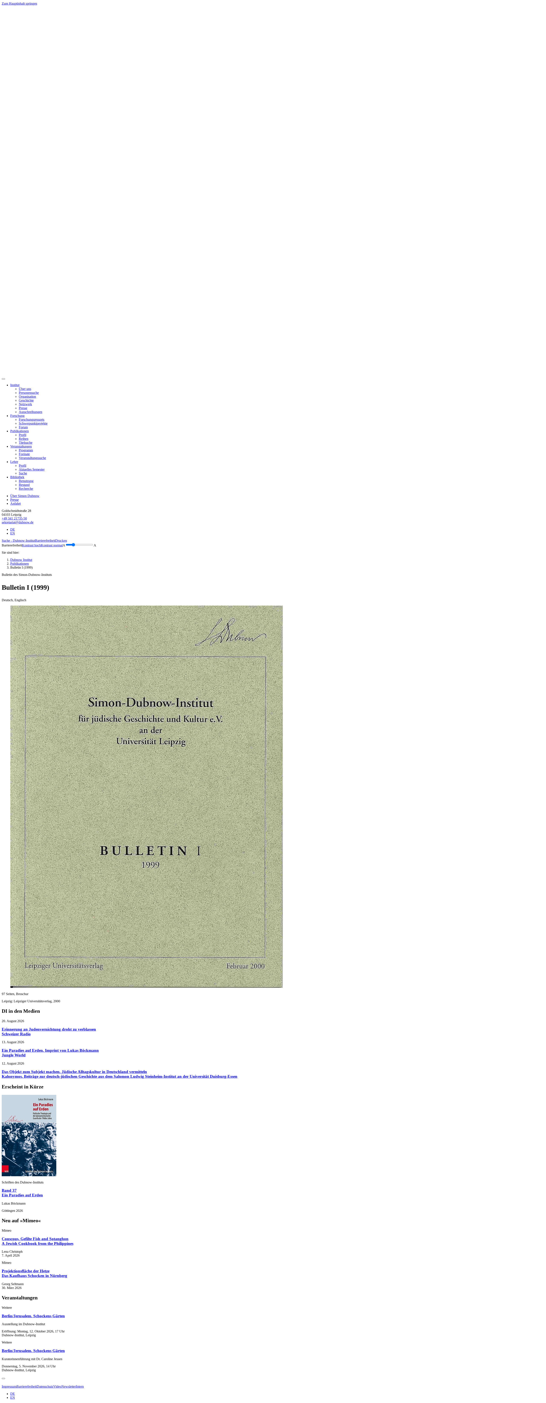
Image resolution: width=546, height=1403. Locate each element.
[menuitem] (25, 389)
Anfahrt (15, 503)
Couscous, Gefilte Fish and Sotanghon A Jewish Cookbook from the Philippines (37, 1241)
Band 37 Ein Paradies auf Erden (22, 1192)
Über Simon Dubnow (24, 496)
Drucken (61, 540)
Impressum (9, 1386)
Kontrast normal (52, 545)
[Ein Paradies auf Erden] (29, 1175)
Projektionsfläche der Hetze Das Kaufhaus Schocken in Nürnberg (34, 1273)
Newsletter (68, 1386)
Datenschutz (45, 1386)
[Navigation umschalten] (3, 379)
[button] (14, 385)
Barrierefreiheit (45, 540)
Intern (80, 1386)
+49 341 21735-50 (14, 518)
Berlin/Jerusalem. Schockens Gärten (33, 1316)
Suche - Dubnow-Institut (18, 540)
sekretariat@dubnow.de (17, 522)
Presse (14, 499)
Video (57, 1386)
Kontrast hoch (31, 545)
